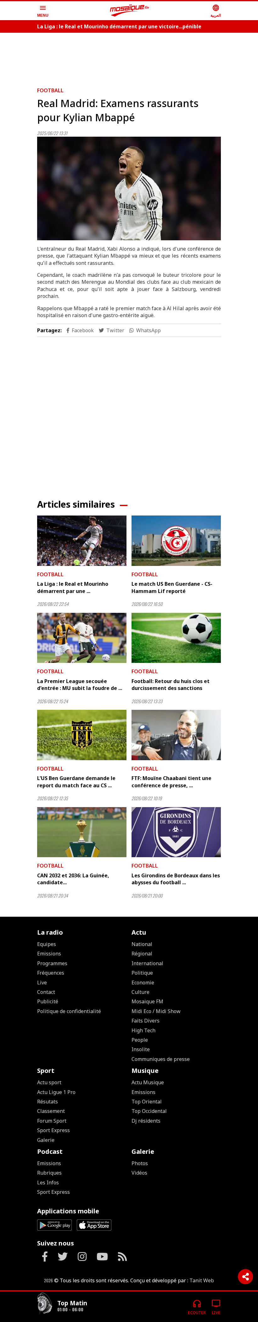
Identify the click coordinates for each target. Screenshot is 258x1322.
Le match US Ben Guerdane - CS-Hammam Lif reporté (172, 587)
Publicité (47, 1001)
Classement (51, 1111)
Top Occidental (149, 1111)
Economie (143, 982)
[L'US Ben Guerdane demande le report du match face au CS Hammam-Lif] (81, 735)
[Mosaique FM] (129, 10)
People (140, 1039)
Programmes (52, 963)
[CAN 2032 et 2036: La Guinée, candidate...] (81, 832)
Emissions (49, 953)
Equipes (46, 944)
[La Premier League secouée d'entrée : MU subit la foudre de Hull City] (81, 638)
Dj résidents (146, 1120)
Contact (46, 992)
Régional (142, 953)
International (147, 963)
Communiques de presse (161, 1059)
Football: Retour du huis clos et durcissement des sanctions (171, 685)
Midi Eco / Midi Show (156, 1011)
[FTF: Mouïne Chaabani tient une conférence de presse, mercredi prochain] (176, 735)
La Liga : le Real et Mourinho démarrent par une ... (72, 587)
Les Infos (48, 1182)
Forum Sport (51, 1120)
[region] (129, 57)
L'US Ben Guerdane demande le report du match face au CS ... (76, 782)
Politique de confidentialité (69, 1011)
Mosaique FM (147, 1001)
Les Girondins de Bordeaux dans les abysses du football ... (176, 879)
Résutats (47, 1101)
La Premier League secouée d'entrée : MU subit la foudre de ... (79, 685)
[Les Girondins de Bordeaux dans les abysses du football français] (176, 832)
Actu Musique (148, 1082)
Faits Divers (146, 1020)
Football (50, 90)
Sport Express (53, 1130)
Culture (140, 992)
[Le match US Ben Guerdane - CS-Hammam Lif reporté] (176, 541)
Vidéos (139, 1172)
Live (42, 982)
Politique (142, 972)
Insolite (141, 1049)
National (142, 944)
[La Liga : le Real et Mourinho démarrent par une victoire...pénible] (81, 541)
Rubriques (49, 1172)
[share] (245, 1276)
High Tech (143, 1030)
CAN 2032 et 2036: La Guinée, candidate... (73, 879)
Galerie (45, 1140)
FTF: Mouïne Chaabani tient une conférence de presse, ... (171, 782)
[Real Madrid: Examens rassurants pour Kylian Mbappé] (129, 188)
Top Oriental (147, 1101)
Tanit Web (201, 1280)
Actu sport (49, 1082)
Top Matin (72, 1303)
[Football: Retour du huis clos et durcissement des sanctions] (176, 638)
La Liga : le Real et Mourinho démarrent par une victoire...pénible (119, 26)
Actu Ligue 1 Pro (56, 1092)
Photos (140, 1163)
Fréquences (50, 972)
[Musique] (44, 1304)
